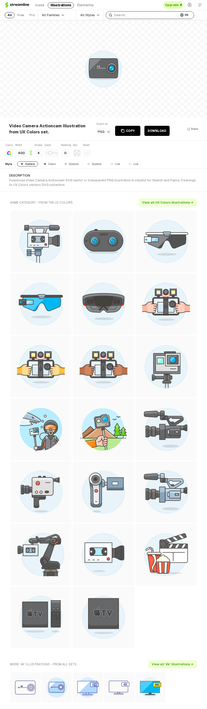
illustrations (60, 5)
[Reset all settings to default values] (87, 153)
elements (85, 5)
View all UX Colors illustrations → (167, 202)
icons (39, 5)
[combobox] (142, 15)
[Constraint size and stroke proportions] (30, 150)
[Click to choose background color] (77, 153)
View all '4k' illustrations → (172, 664)
